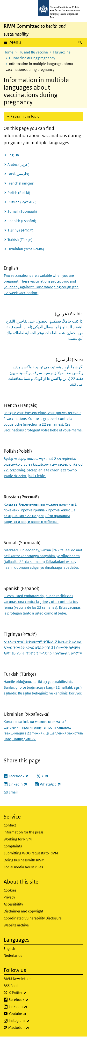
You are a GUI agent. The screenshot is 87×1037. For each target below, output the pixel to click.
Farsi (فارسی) (18, 174)
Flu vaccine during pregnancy (32, 58)
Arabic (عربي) (18, 164)
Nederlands (13, 955)
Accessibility (13, 904)
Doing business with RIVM (24, 860)
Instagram (32, 1020)
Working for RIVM (18, 839)
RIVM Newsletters (17, 978)
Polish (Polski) (18, 192)
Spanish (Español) (21, 220)
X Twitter (30, 992)
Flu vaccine (62, 52)
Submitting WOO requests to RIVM (31, 853)
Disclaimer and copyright (23, 911)
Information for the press (23, 832)
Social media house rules (23, 867)
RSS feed (11, 985)
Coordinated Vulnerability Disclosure (33, 918)
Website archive (16, 925)
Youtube (30, 1013)
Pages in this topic (24, 116)
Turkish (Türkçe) (19, 239)
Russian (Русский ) (21, 202)
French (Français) (21, 183)
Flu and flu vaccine (33, 52)
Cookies (10, 890)
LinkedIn (30, 1006)
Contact (10, 825)
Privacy (9, 897)
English (13, 155)
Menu (15, 42)
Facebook (31, 999)
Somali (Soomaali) (22, 211)
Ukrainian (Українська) (25, 249)
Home (8, 52)
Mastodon (31, 1027)
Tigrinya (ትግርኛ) (20, 230)
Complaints (13, 846)
